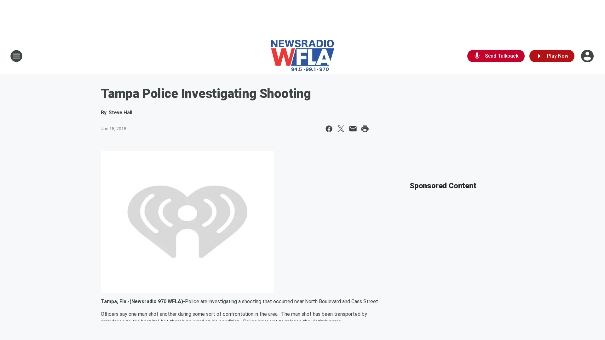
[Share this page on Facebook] (329, 128)
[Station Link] (302, 56)
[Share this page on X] (341, 128)
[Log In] (588, 56)
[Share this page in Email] (353, 128)
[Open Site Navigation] (16, 56)
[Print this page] (364, 128)
